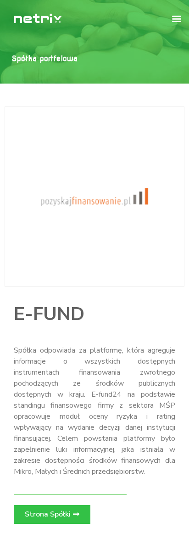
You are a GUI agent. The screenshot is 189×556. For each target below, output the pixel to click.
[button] (176, 18)
